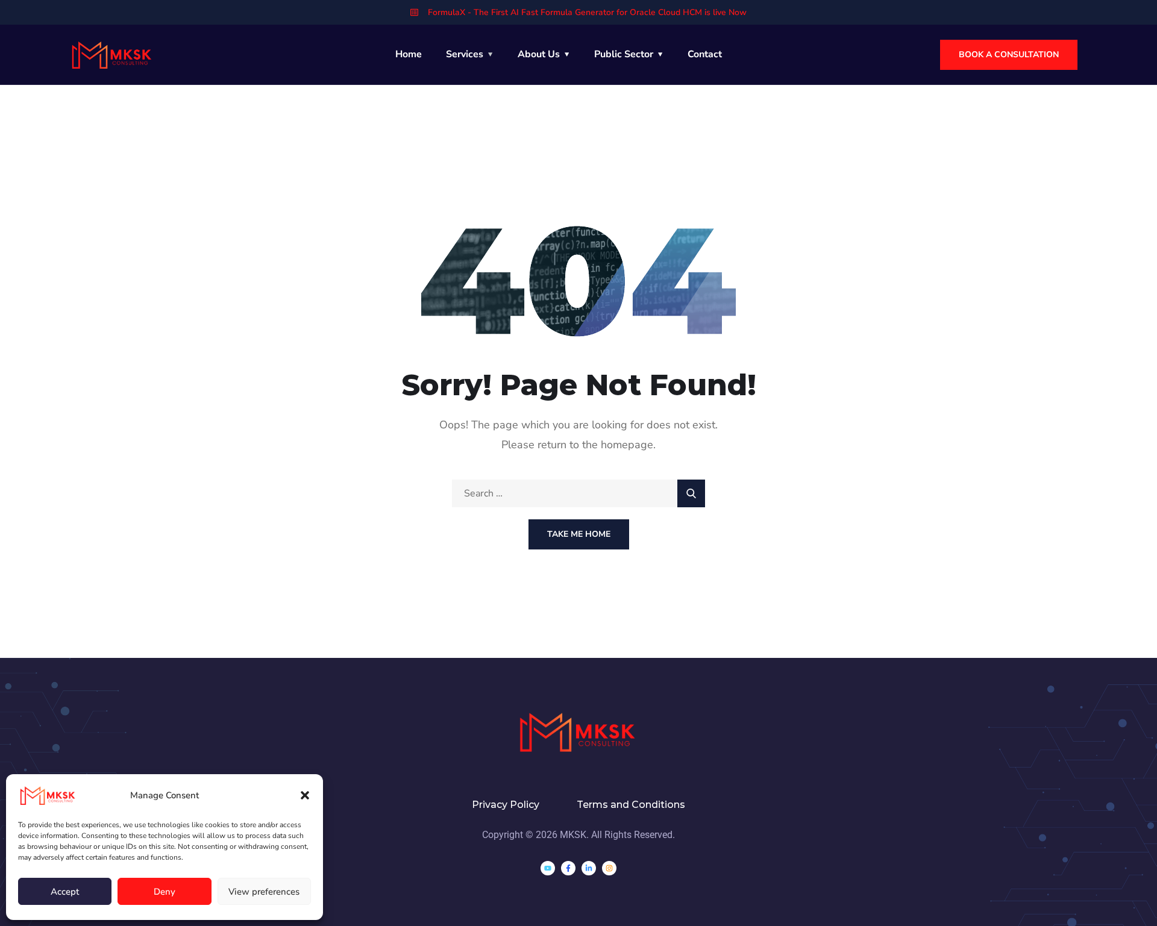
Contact (705, 54)
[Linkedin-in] (589, 868)
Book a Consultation (1009, 54)
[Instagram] (609, 868)
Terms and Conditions (631, 804)
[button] (305, 795)
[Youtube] (548, 868)
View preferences (263, 892)
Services (464, 54)
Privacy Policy (505, 804)
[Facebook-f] (568, 868)
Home (408, 54)
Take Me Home (578, 534)
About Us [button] (539, 54)
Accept (65, 892)
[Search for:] (578, 493)
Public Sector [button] (623, 54)
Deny (164, 892)
